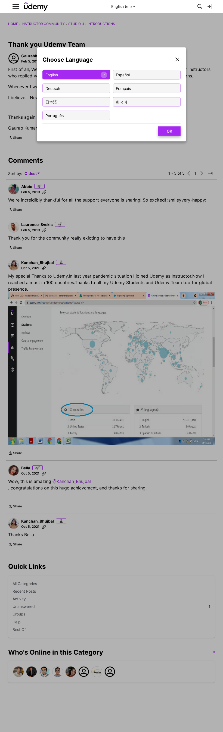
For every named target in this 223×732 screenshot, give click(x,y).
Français (123, 88)
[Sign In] (210, 6)
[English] (36, 6)
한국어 (121, 101)
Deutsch (52, 88)
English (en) (121, 6)
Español (123, 74)
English (51, 74)
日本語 (51, 101)
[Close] (177, 60)
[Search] (200, 6)
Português (54, 115)
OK (169, 131)
